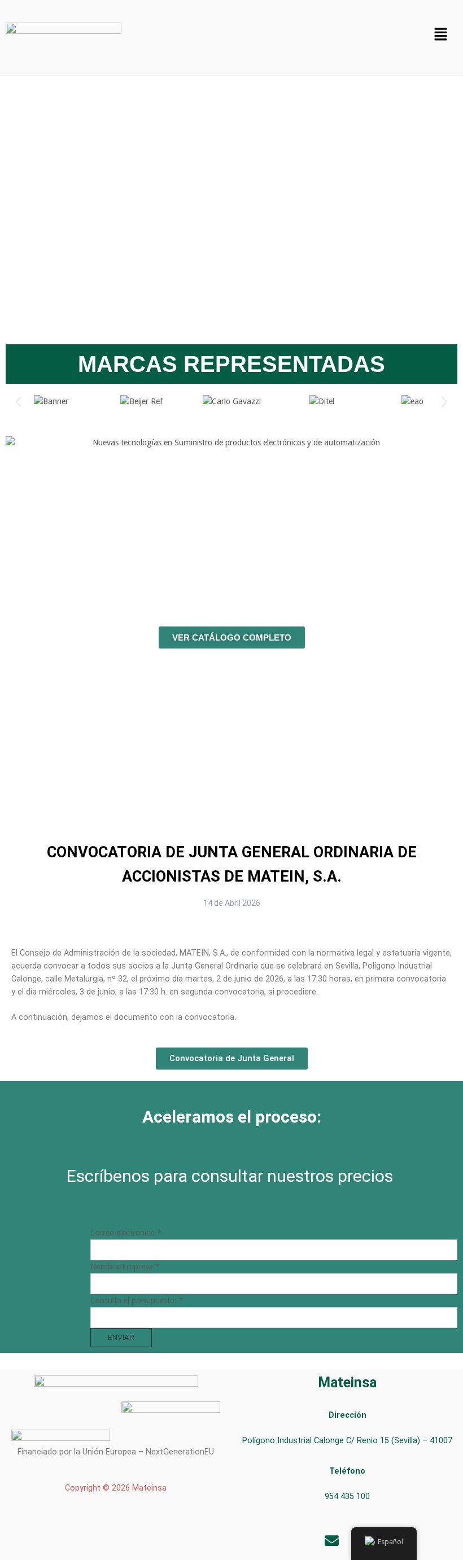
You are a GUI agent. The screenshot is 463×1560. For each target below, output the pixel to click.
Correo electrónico (125, 1232)
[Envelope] (332, 1540)
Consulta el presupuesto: (137, 1300)
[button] (440, 35)
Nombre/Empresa (125, 1266)
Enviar (121, 1337)
